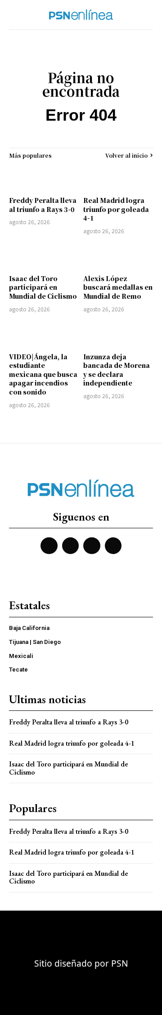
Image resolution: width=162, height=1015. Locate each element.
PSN (119, 963)
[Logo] (81, 15)
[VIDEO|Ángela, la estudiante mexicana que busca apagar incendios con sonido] (44, 334)
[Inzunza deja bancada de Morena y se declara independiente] (118, 334)
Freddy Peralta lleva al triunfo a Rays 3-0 (42, 205)
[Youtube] (91, 545)
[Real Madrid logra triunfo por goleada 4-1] (118, 178)
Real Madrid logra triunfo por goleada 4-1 (116, 209)
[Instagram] (113, 545)
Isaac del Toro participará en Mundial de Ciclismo (43, 287)
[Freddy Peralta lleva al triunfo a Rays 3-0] (44, 178)
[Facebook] (49, 545)
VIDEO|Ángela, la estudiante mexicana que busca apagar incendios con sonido (43, 374)
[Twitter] (70, 545)
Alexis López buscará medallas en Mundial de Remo (118, 287)
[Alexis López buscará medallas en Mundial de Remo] (118, 256)
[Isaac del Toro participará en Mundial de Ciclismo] (44, 256)
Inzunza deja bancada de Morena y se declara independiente (116, 370)
